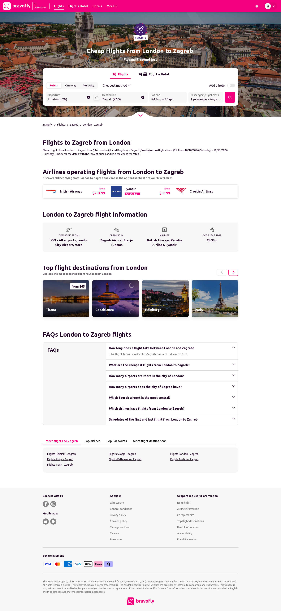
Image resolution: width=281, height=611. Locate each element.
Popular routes (116, 441)
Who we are (117, 502)
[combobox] (69, 98)
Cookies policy (118, 521)
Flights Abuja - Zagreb (60, 459)
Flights (61, 124)
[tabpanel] (140, 460)
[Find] (230, 97)
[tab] (120, 74)
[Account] (270, 6)
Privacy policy (118, 515)
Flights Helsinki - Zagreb (61, 453)
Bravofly (48, 124)
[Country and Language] (257, 6)
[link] (66, 298)
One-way (70, 85)
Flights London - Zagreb (184, 453)
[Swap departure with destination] (97, 97)
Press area (116, 539)
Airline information (188, 508)
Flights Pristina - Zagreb (184, 459)
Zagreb (74, 124)
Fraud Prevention (187, 539)
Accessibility (184, 533)
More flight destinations (149, 441)
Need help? (184, 502)
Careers (114, 533)
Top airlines (92, 441)
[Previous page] (222, 272)
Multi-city (88, 85)
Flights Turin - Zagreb (60, 464)
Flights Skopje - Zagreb (122, 453)
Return (54, 85)
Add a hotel (217, 85)
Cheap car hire (185, 515)
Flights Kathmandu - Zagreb (125, 459)
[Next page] (233, 272)
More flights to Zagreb (62, 441)
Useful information (188, 527)
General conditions (121, 508)
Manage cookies (119, 527)
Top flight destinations (190, 521)
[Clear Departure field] (88, 97)
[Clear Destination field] (143, 97)
